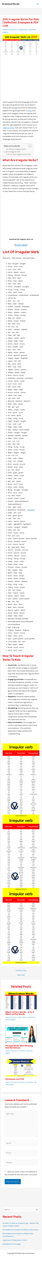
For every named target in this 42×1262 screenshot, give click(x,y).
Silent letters (22, 1017)
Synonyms (21, 1082)
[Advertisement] (21, 79)
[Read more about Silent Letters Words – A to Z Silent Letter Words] (21, 1000)
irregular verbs (8, 128)
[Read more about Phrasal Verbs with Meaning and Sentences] (21, 1034)
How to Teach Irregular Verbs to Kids (19, 154)
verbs (29, 111)
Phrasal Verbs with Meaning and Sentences (19, 1046)
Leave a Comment (10, 29)
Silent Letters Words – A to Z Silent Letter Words (19, 1013)
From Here (21, 244)
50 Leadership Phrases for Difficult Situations (20, 1230)
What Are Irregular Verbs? (17, 149)
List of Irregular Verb (12, 152)
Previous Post (21, 970)
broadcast (31, 510)
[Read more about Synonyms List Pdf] (21, 1067)
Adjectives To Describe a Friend (15, 1240)
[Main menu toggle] (37, 4)
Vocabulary (22, 29)
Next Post (21, 975)
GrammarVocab (10, 4)
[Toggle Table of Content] (28, 146)
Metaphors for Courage (12, 1244)
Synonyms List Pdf (14, 1079)
